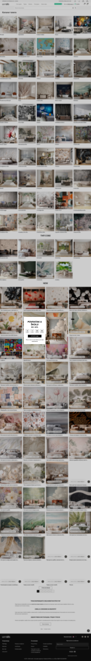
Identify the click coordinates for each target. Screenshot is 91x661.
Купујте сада (34, 336)
